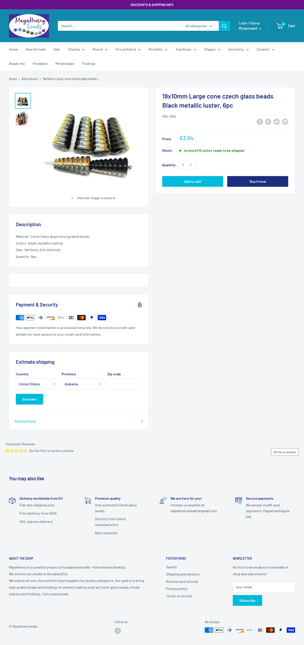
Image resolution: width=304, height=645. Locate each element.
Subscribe (247, 600)
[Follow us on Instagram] (118, 630)
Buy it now (258, 181)
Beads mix (17, 63)
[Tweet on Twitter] (277, 121)
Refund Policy (25, 421)
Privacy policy (176, 588)
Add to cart (192, 181)
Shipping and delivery (183, 574)
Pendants (40, 63)
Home (13, 49)
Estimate (29, 399)
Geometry (236, 49)
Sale (56, 49)
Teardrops (183, 49)
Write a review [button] (285, 452)
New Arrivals (36, 49)
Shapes (210, 49)
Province (69, 374)
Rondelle (156, 49)
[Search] (224, 26)
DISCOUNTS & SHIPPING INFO (152, 5)
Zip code (114, 374)
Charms (74, 49)
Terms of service (179, 596)
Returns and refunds (182, 581)
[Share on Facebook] (260, 121)
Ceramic (263, 49)
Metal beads (64, 63)
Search (171, 567)
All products (30, 79)
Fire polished (126, 49)
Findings (88, 63)
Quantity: (169, 165)
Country (22, 374)
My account (248, 28)
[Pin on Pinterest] (268, 121)
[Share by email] (285, 121)
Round (98, 49)
